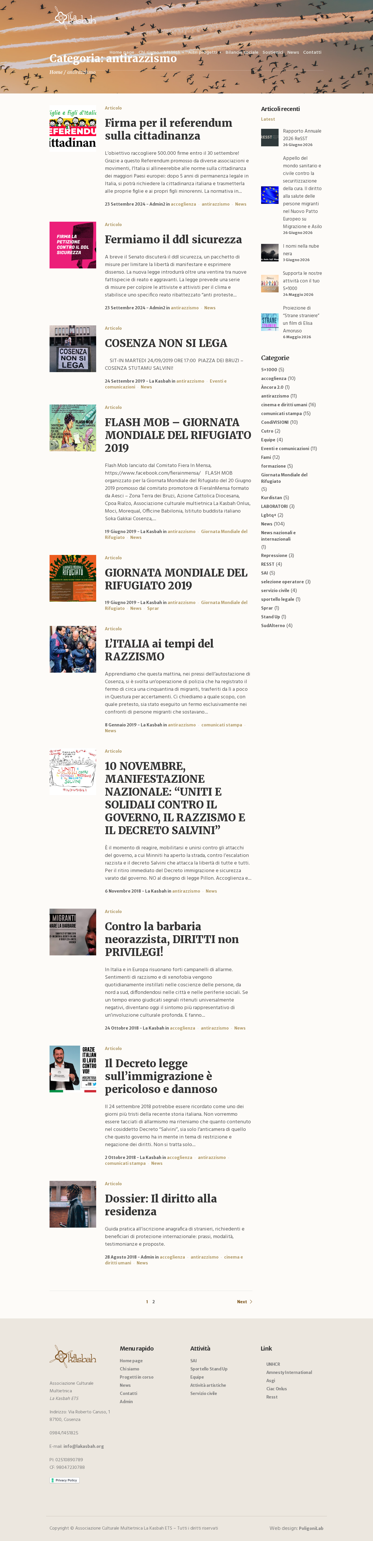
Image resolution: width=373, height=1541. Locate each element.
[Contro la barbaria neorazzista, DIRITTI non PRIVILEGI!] (73, 932)
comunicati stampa (221, 725)
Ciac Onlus (276, 1388)
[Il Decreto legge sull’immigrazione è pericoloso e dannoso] (73, 1069)
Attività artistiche (208, 1385)
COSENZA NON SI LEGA (166, 343)
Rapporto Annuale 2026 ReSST (302, 135)
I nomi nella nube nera (301, 250)
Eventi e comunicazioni (285, 448)
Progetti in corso (136, 1377)
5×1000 (269, 369)
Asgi (270, 1380)
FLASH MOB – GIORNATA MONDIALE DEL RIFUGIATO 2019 (178, 435)
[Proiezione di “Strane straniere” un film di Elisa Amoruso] (270, 321)
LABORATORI (274, 506)
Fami (266, 457)
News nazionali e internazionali (278, 536)
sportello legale (277, 599)
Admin (147, 1257)
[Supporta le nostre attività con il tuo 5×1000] (270, 283)
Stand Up (270, 616)
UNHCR (273, 1364)
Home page (131, 1360)
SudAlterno (273, 625)
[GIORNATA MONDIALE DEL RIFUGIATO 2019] (73, 578)
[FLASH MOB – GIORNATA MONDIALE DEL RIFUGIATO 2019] (73, 428)
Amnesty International (289, 1372)
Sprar (153, 608)
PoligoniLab (311, 1528)
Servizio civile (203, 1393)
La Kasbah (160, 381)
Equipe (268, 439)
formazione (273, 466)
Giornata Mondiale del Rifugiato (284, 478)
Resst (272, 1397)
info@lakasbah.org (84, 1446)
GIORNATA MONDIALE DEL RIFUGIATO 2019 (176, 579)
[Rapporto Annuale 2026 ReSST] (270, 137)
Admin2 (157, 204)
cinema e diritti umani (284, 404)
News (241, 204)
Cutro (267, 431)
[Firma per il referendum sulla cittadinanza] (73, 128)
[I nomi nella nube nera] (270, 252)
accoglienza (183, 204)
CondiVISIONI (275, 422)
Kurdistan (271, 497)
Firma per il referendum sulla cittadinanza (169, 130)
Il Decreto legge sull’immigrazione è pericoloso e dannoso (161, 1076)
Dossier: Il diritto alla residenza (161, 1205)
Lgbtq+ (268, 515)
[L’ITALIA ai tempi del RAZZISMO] (73, 649)
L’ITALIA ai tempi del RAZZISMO (159, 650)
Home (56, 72)
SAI (264, 573)
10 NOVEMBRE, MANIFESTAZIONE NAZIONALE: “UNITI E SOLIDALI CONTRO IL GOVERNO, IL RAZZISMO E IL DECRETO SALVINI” (175, 798)
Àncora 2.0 (272, 387)
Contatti (128, 1393)
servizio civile (275, 590)
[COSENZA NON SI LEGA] (73, 348)
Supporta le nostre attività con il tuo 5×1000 (302, 281)
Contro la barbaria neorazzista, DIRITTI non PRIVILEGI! (172, 939)
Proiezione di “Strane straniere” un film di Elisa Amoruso (301, 319)
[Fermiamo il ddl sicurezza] (73, 245)
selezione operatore (282, 581)
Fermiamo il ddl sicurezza (173, 239)
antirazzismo (216, 204)
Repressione (274, 555)
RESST (268, 564)
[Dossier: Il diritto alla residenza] (73, 1204)
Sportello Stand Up (209, 1369)
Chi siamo (129, 1369)
